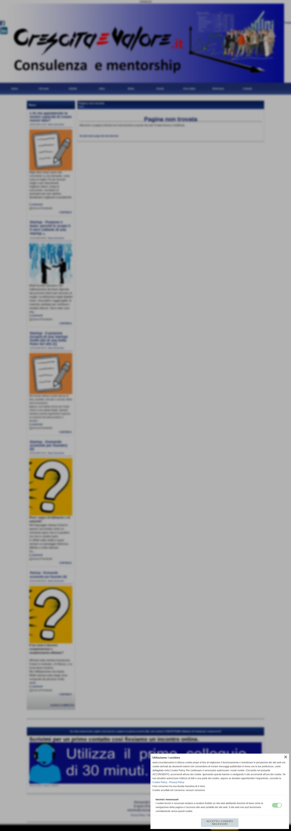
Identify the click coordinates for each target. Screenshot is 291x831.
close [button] (285, 757)
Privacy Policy (176, 782)
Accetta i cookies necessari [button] (219, 822)
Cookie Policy (159, 782)
